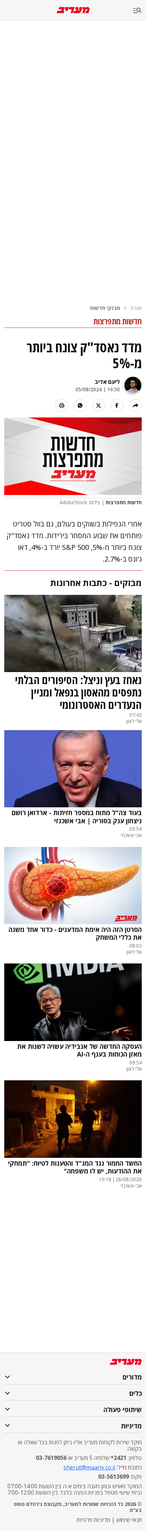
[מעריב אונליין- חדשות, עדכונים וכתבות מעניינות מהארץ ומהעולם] (73, 10)
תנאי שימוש (129, 1520)
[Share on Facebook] (117, 405)
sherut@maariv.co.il (89, 1467)
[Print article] (61, 405)
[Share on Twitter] (98, 405)
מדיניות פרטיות (93, 1520)
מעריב (136, 308)
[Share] (135, 405)
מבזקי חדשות (105, 308)
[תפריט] (139, 11)
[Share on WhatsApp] (80, 405)
